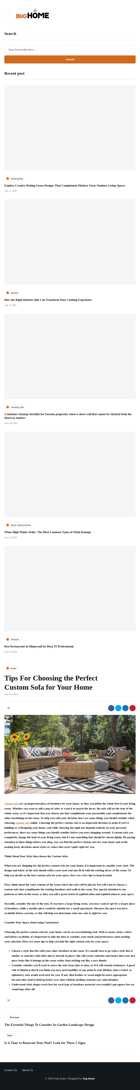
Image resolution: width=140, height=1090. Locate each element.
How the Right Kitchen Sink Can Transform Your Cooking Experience (48, 299)
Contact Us (10, 1070)
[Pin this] (132, 708)
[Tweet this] (118, 708)
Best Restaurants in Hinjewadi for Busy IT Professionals (39, 646)
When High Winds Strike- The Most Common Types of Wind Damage (47, 532)
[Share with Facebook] (111, 708)
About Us (27, 1070)
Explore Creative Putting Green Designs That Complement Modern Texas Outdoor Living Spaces (64, 185)
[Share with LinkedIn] (125, 708)
